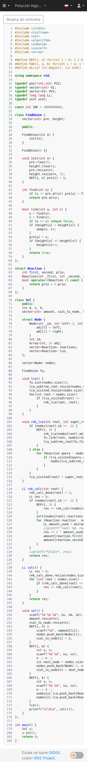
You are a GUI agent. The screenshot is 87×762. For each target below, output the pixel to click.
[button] (30, 5)
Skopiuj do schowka (23, 19)
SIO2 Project (44, 758)
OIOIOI (54, 752)
